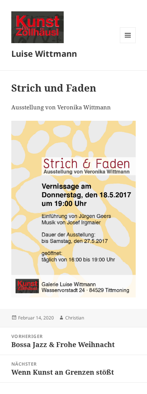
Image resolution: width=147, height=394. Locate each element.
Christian (74, 318)
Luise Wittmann (44, 53)
